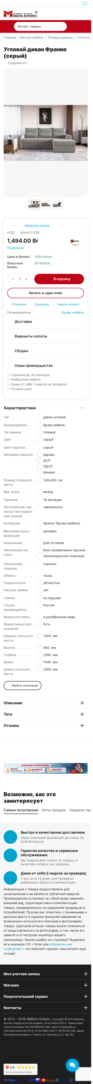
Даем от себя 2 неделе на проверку (53, 873)
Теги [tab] (8, 714)
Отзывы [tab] (11, 725)
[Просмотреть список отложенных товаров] (74, 13)
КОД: (11, 232)
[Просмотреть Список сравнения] (64, 13)
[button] (15, 63)
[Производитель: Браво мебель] (75, 243)
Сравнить (42, 304)
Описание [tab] (13, 703)
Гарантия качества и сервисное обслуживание (49, 852)
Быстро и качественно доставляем (53, 832)
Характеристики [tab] (20, 408)
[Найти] (62, 26)
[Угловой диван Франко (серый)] (46, 133)
